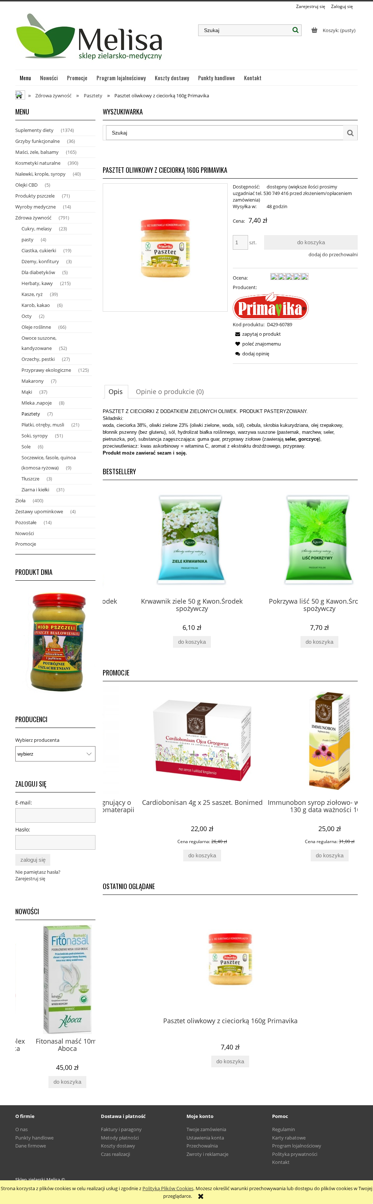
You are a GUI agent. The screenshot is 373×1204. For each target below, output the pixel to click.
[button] (257, 334)
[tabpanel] (230, 432)
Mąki (26, 392)
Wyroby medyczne (35, 206)
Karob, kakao (35, 305)
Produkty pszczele (35, 195)
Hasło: (22, 829)
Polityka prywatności (294, 1154)
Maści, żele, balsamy (37, 152)
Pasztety (30, 413)
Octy (26, 316)
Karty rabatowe (289, 1137)
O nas (21, 1129)
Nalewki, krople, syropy (40, 174)
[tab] (116, 391)
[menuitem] (25, 78)
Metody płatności (120, 1137)
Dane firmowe (30, 1145)
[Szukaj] (296, 30)
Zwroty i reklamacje (207, 1154)
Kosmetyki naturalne (37, 163)
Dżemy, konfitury (40, 261)
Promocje (25, 544)
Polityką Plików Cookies (167, 1188)
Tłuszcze (30, 478)
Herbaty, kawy (37, 283)
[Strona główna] (90, 39)
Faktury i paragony (121, 1129)
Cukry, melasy (36, 228)
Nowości (24, 533)
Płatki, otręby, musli (42, 424)
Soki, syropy (34, 435)
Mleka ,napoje (36, 403)
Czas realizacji (115, 1154)
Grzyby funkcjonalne (37, 141)
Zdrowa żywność (33, 217)
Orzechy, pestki (38, 359)
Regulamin (283, 1129)
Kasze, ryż (32, 294)
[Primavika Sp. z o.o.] (271, 305)
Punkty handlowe (34, 1137)
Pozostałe (25, 522)
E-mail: (23, 802)
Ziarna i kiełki (35, 489)
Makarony (32, 381)
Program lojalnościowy (296, 1145)
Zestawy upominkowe (39, 511)
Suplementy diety (34, 130)
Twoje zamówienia (206, 1129)
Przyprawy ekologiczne (46, 370)
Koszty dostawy (118, 1145)
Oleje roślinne (36, 327)
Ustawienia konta (205, 1137)
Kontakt (281, 1162)
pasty (27, 239)
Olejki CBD (26, 185)
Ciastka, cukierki (38, 250)
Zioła (20, 500)
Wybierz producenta (37, 740)
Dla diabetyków (38, 272)
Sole (26, 446)
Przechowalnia (202, 1145)
